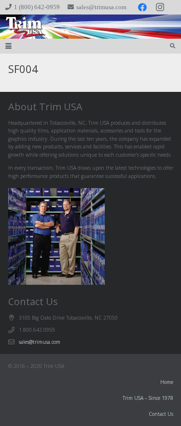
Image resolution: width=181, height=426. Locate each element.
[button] (8, 46)
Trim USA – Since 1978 (148, 398)
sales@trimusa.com (39, 341)
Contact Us (161, 414)
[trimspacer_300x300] (19, 26)
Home (166, 382)
